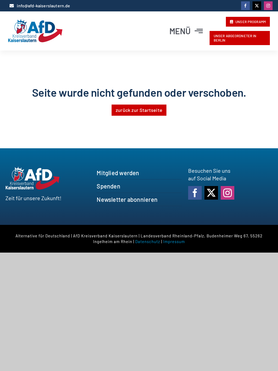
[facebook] (245, 5)
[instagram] (268, 5)
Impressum (174, 241)
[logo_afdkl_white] (32, 169)
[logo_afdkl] (35, 22)
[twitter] (256, 5)
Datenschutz (147, 241)
